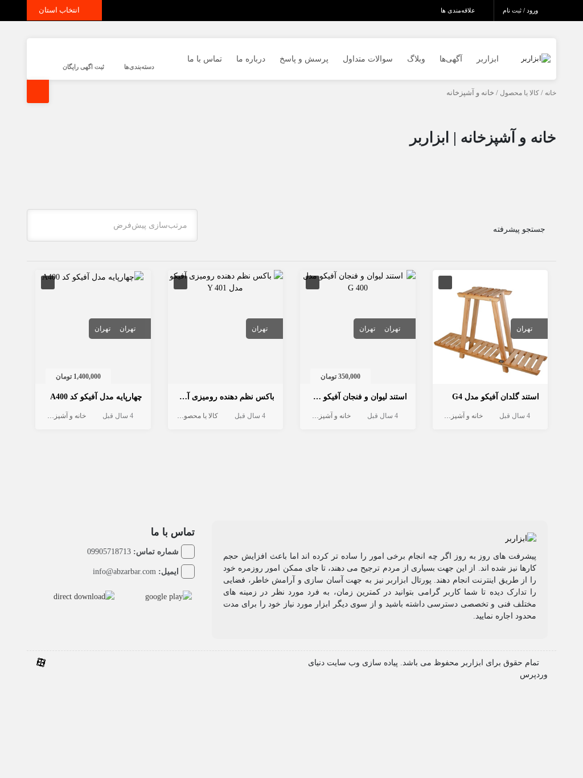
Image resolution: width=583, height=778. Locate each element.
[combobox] (112, 225)
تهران (524, 329)
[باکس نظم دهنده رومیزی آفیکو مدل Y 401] (226, 281)
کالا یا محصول (519, 93)
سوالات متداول (368, 59)
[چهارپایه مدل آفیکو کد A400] (92, 276)
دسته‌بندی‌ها (139, 66)
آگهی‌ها (451, 59)
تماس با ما (204, 59)
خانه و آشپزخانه (461, 416)
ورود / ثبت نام (521, 10)
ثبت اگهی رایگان (83, 66)
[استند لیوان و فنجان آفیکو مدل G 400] (358, 281)
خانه (550, 93)
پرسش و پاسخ (304, 59)
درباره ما (250, 59)
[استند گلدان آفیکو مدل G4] (490, 329)
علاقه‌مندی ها (459, 10)
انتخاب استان (60, 10)
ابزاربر (488, 59)
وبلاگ (416, 59)
